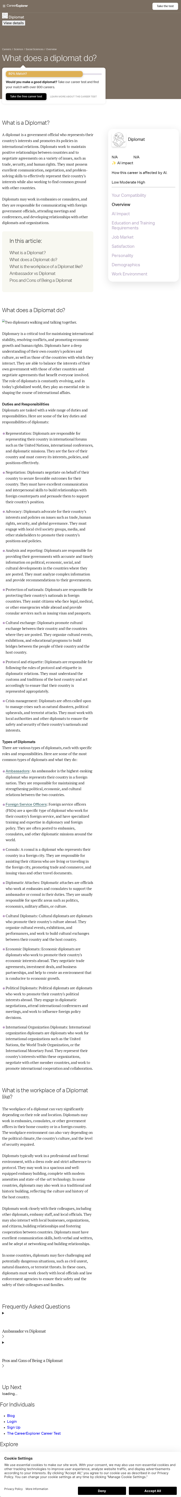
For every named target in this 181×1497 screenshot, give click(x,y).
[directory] (47, 261)
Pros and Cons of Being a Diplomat (41, 280)
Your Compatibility (129, 195)
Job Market (122, 237)
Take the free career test (26, 96)
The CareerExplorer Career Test (34, 1433)
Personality (122, 256)
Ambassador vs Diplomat (32, 274)
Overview (121, 205)
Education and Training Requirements (133, 225)
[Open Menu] (77, 6)
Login (12, 1421)
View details (14, 23)
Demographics (126, 265)
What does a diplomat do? (49, 58)
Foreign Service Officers (26, 804)
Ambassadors (17, 771)
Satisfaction (123, 246)
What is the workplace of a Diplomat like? (46, 267)
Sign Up (14, 1427)
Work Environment (129, 274)
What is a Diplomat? (28, 253)
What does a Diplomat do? (33, 260)
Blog (11, 1416)
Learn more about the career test (73, 96)
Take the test (165, 6)
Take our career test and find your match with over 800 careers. (52, 85)
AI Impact (121, 214)
